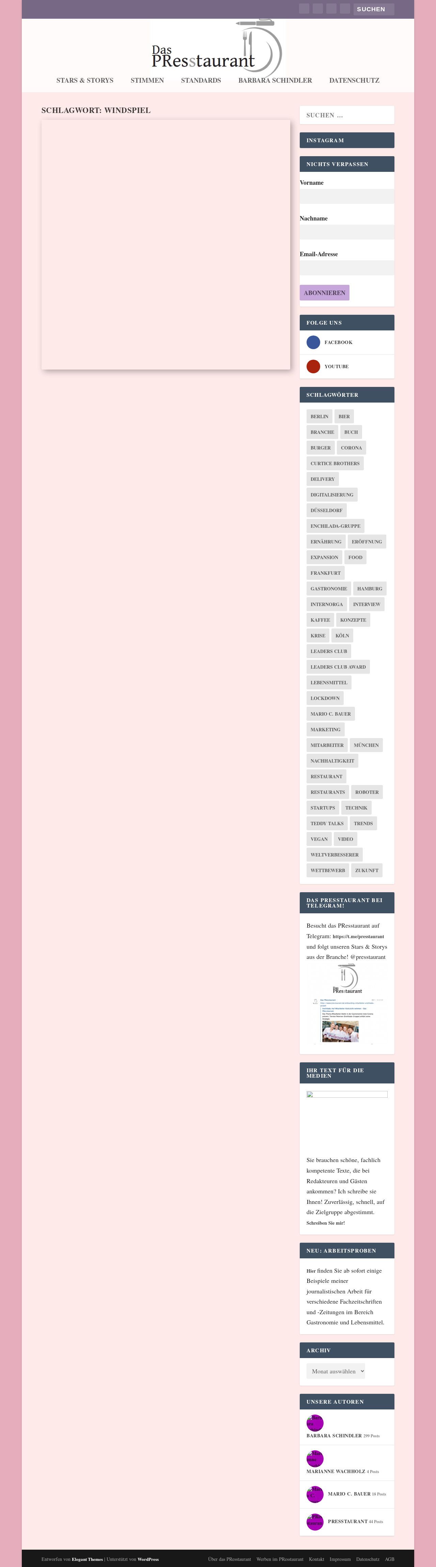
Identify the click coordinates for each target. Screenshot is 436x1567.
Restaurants (328, 792)
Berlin (319, 416)
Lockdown (325, 698)
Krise (318, 635)
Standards (201, 81)
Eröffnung (367, 541)
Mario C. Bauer (331, 713)
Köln (342, 635)
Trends (363, 823)
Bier (344, 416)
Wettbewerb (328, 870)
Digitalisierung (332, 494)
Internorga (327, 604)
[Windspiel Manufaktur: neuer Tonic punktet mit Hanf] (166, 198)
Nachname (314, 218)
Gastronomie (329, 588)
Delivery (323, 479)
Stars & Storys (85, 81)
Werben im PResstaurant (279, 1559)
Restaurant (326, 776)
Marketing (326, 729)
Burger (321, 447)
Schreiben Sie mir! (326, 1222)
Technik (356, 807)
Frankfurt (326, 572)
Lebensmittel (329, 682)
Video (345, 839)
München (366, 745)
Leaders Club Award (338, 666)
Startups (323, 807)
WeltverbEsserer (335, 854)
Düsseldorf (327, 510)
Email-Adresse (319, 253)
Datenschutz (354, 81)
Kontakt (316, 1559)
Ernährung (326, 541)
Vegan (319, 839)
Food (355, 557)
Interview (366, 604)
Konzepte (353, 619)
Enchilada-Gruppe (335, 525)
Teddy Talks (327, 823)
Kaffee (320, 619)
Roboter (367, 792)
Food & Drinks (114, 305)
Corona (351, 447)
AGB (389, 1559)
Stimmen (147, 81)
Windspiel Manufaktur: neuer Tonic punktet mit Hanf (163, 290)
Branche (322, 432)
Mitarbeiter (327, 745)
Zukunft (366, 870)
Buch (351, 432)
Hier (312, 1270)
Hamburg (370, 588)
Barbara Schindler (275, 81)
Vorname (312, 182)
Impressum (340, 1559)
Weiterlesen (75, 346)
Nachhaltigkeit (332, 760)
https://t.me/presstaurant (358, 936)
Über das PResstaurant (229, 1559)
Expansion (324, 557)
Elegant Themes (87, 1559)
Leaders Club (329, 651)
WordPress (148, 1559)
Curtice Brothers (335, 463)
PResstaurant (66, 305)
